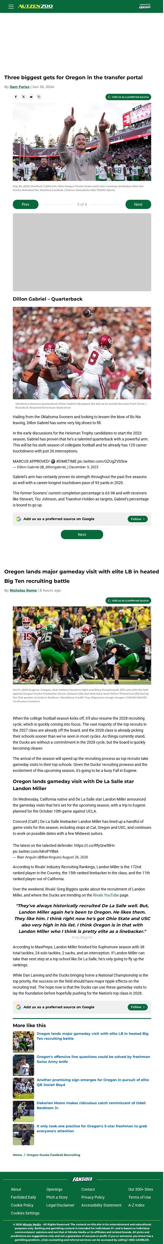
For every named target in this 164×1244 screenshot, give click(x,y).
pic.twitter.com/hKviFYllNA (36, 851)
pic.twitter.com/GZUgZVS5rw (102, 461)
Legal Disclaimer (60, 1205)
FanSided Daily (23, 1197)
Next (138, 204)
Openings (54, 1189)
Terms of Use (139, 1197)
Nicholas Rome (23, 590)
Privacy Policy (93, 1197)
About (16, 1189)
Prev (25, 204)
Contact (88, 1189)
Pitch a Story (57, 1197)
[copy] (39, 97)
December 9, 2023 (83, 467)
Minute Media (32, 1224)
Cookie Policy (22, 1205)
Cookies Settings (25, 1213)
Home (17, 1155)
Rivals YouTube (106, 895)
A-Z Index (136, 1205)
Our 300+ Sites (140, 1189)
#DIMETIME (66, 461)
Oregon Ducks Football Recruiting (53, 1155)
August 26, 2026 (75, 857)
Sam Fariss (19, 87)
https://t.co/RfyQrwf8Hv (94, 845)
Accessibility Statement (101, 1205)
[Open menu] (11, 6)
